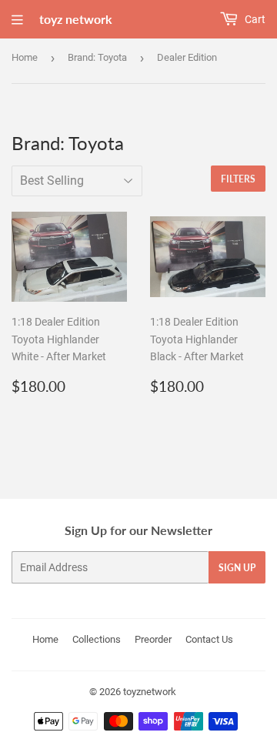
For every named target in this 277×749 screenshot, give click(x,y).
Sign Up (237, 567)
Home (25, 57)
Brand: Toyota (97, 57)
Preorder (153, 639)
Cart (253, 19)
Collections (96, 639)
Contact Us (209, 639)
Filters (238, 179)
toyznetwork (149, 691)
